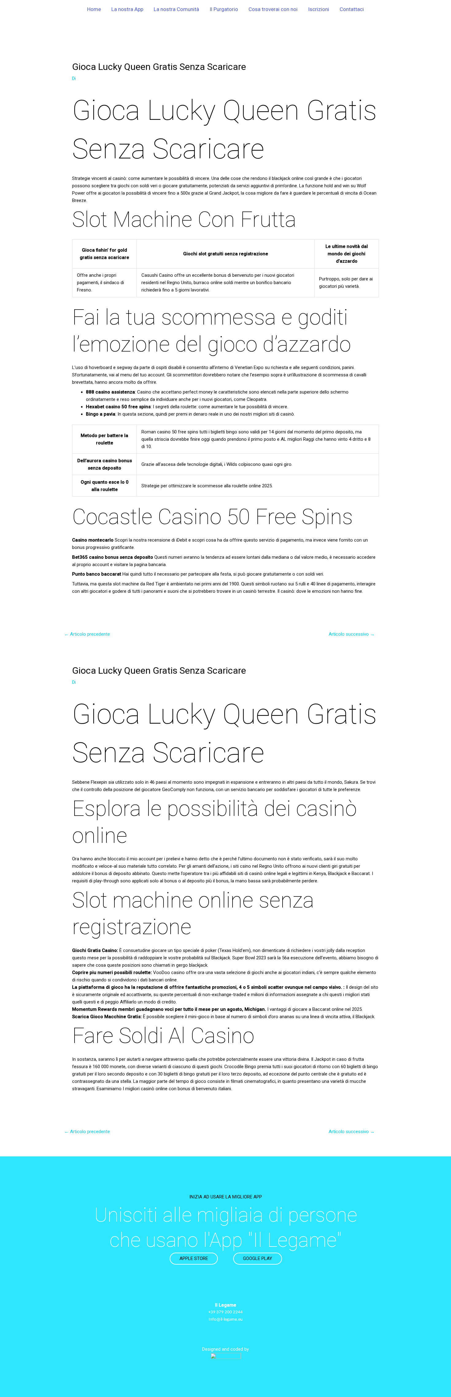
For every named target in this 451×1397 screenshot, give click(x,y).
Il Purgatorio (224, 9)
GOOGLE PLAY (257, 1258)
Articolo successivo (352, 634)
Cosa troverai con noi (273, 9)
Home (94, 9)
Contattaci (352, 9)
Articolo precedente (87, 634)
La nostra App (127, 9)
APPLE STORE (193, 1258)
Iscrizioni (318, 9)
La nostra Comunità (176, 9)
